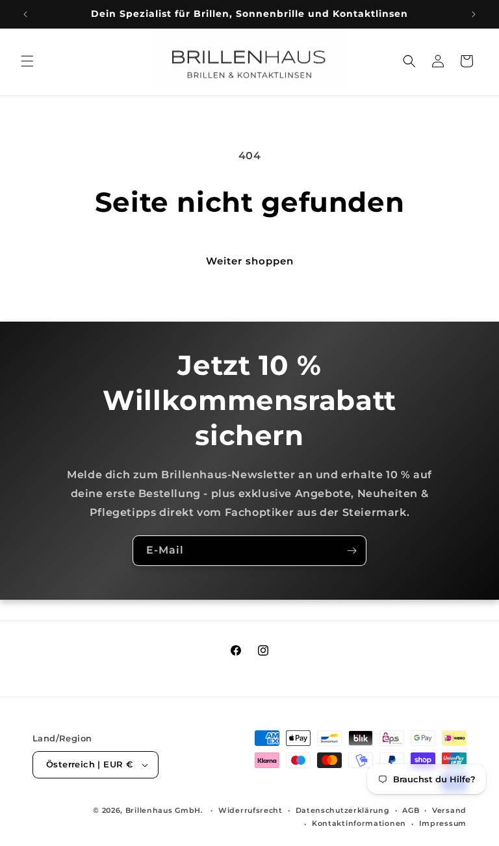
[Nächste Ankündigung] (473, 14)
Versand (449, 810)
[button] (27, 61)
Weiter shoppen (250, 261)
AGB (410, 810)
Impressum (443, 823)
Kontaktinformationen (359, 823)
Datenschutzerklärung (343, 810)
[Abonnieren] (351, 550)
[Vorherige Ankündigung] (25, 14)
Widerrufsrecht (250, 810)
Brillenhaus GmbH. (164, 810)
